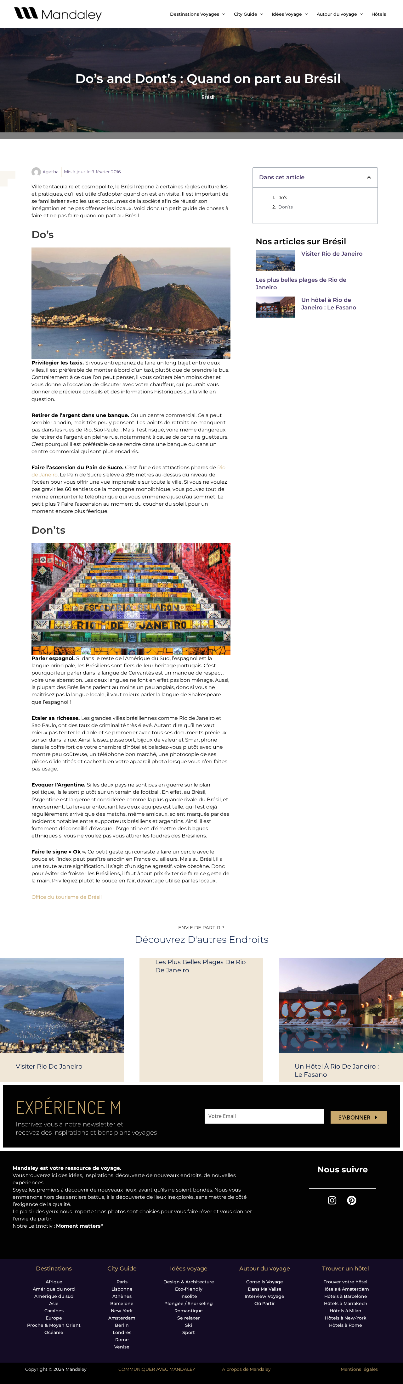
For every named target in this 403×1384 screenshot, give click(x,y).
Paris (122, 1282)
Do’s (282, 197)
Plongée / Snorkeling (188, 1303)
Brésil (208, 97)
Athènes (122, 1296)
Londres (122, 1332)
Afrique (54, 1282)
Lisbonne (122, 1289)
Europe (54, 1318)
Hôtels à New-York (345, 1318)
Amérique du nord (54, 1289)
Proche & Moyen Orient (54, 1325)
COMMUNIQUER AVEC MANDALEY (156, 1369)
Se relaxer (188, 1318)
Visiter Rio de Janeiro (332, 253)
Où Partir (264, 1303)
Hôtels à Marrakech (345, 1303)
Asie (54, 1303)
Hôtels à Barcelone (345, 1296)
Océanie (53, 1332)
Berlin (122, 1325)
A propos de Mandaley (246, 1369)
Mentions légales (359, 1369)
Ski (188, 1325)
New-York (122, 1311)
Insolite (188, 1296)
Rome (122, 1339)
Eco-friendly (188, 1289)
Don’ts (285, 207)
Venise (121, 1347)
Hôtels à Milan (345, 1311)
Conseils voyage (264, 1282)
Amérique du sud (54, 1296)
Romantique (188, 1311)
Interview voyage (264, 1296)
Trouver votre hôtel (345, 1282)
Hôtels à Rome (345, 1325)
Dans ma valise (264, 1289)
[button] (369, 177)
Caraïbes (54, 1311)
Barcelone (121, 1303)
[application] (222, 14)
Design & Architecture (188, 1282)
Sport (188, 1332)
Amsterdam (121, 1318)
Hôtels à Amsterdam (345, 1289)
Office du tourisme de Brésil (66, 897)
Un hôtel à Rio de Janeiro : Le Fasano (328, 304)
